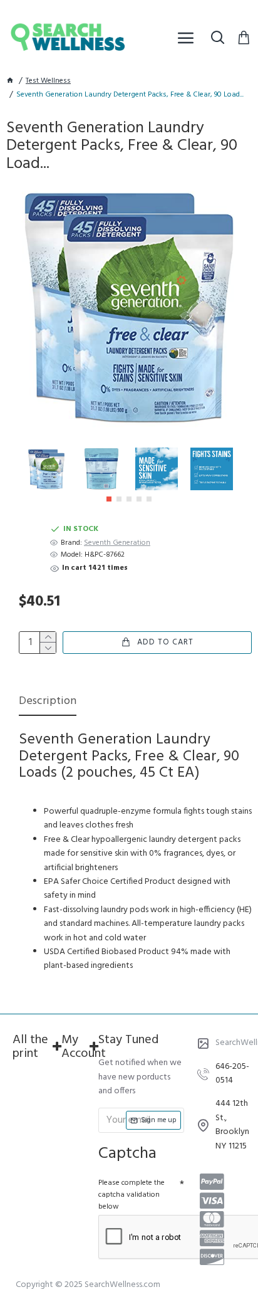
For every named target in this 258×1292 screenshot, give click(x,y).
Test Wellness (48, 81)
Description (47, 702)
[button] (108, 499)
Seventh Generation (117, 543)
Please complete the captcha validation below (131, 1195)
